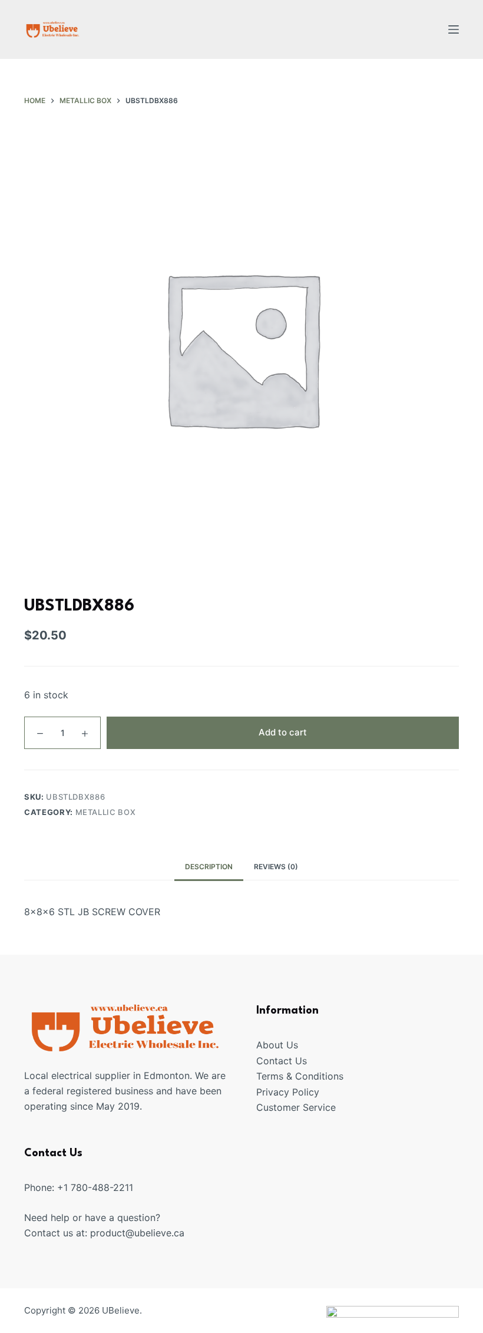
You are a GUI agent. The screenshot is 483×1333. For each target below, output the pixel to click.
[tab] (208, 867)
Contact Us (281, 1061)
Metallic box (105, 812)
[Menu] (453, 29)
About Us (277, 1045)
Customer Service (296, 1107)
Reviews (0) (276, 866)
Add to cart (283, 732)
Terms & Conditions (299, 1076)
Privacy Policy (287, 1092)
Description (209, 866)
